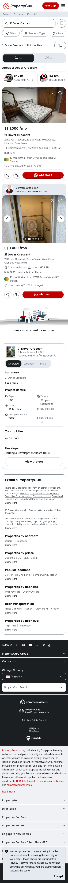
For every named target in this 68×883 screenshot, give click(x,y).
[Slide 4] (36, 239)
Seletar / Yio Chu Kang (17, 575)
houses (60, 781)
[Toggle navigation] (63, 5)
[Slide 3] (33, 239)
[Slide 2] (29, 239)
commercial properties (19, 785)
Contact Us (9, 661)
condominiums (44, 777)
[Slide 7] (44, 238)
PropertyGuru (10, 800)
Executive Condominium (18, 496)
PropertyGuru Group (15, 653)
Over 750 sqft (12, 591)
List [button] (21, 58)
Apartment (53, 493)
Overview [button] (13, 363)
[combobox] (32, 23)
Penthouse (25, 625)
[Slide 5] (38, 239)
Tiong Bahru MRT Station (18, 608)
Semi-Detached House (25, 499)
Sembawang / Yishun (45, 575)
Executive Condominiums (41, 781)
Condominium (38, 493)
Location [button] (29, 363)
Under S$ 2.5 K (13, 558)
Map (52, 58)
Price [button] (43, 363)
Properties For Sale (14, 817)
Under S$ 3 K (30, 558)
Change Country (12, 670)
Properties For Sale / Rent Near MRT (24, 842)
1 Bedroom (21, 541)
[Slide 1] (25, 239)
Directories (9, 808)
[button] (14, 383)
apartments (8, 781)
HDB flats (21, 781)
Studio (8, 541)
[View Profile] (34, 189)
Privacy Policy (18, 862)
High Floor (10, 625)
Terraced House (42, 496)
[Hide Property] (52, 93)
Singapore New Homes (16, 834)
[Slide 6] (41, 238)
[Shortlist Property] (60, 93)
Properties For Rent (14, 825)
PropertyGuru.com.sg (13, 750)
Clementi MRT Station (47, 608)
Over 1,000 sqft (31, 591)
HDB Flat (24, 493)
